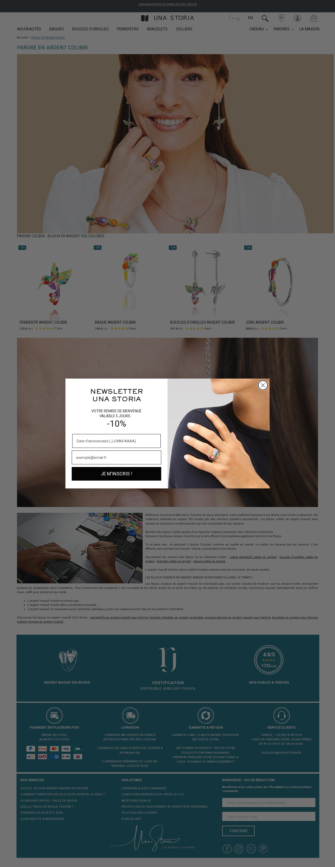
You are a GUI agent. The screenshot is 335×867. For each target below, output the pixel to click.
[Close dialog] (262, 385)
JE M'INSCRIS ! (116, 473)
